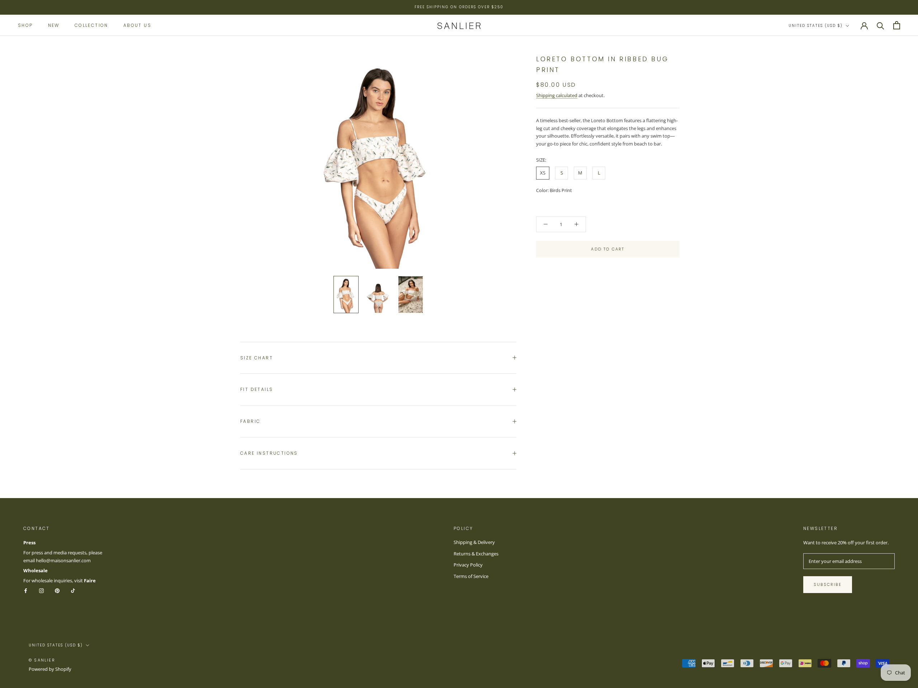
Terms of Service (471, 576)
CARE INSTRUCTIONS (269, 453)
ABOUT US (137, 25)
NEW (54, 25)
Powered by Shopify (50, 669)
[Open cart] (896, 25)
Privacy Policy (468, 565)
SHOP (25, 25)
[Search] (880, 25)
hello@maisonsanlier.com (63, 560)
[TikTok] (73, 590)
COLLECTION (91, 25)
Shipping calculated (556, 95)
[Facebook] (25, 590)
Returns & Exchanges (476, 553)
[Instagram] (41, 590)
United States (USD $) (816, 25)
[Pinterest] (57, 590)
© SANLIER (42, 660)
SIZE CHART (256, 358)
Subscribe (828, 584)
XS (542, 172)
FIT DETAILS (256, 389)
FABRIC (250, 421)
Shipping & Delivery (474, 542)
